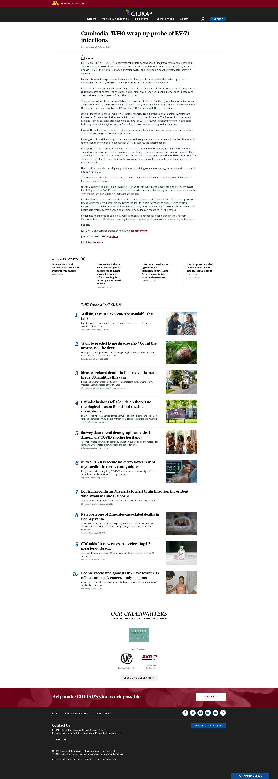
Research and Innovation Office (67, 759)
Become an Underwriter (139, 677)
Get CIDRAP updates (250, 776)
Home (55, 713)
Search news (102, 713)
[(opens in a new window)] (68, 3)
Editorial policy (76, 713)
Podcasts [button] (141, 19)
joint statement (137, 230)
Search (202, 19)
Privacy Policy (109, 759)
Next (84, 258)
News (92, 19)
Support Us (211, 696)
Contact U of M (92, 759)
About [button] (184, 19)
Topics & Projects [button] (114, 19)
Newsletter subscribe (208, 725)
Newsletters (165, 19)
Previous (81, 258)
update (113, 236)
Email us (61, 739)
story (100, 242)
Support (217, 19)
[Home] (139, 12)
